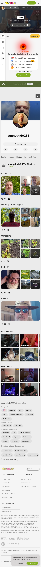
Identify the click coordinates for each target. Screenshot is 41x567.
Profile (3, 157)
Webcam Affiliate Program (29, 486)
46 (5, 199)
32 (5, 324)
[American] (4, 410)
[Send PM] (35, 149)
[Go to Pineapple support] (3, 544)
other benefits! (27, 71)
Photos (35, 8)
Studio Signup (25, 483)
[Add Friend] (25, 149)
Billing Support (6, 511)
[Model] (38, 96)
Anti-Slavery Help (7, 497)
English (31, 469)
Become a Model (26, 479)
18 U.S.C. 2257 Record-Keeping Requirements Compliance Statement (19, 551)
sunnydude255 (7, 403)
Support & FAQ (6, 507)
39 (5, 293)
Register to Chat (23, 75)
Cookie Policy (25, 559)
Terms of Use (6, 483)
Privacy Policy (6, 479)
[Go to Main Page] (12, 3)
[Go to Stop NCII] (13, 544)
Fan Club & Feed (30, 157)
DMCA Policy (6, 486)
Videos (25, 8)
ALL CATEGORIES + (9, 459)
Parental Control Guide (9, 494)
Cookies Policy (6, 490)
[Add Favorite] (3, 36)
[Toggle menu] (2, 3)
